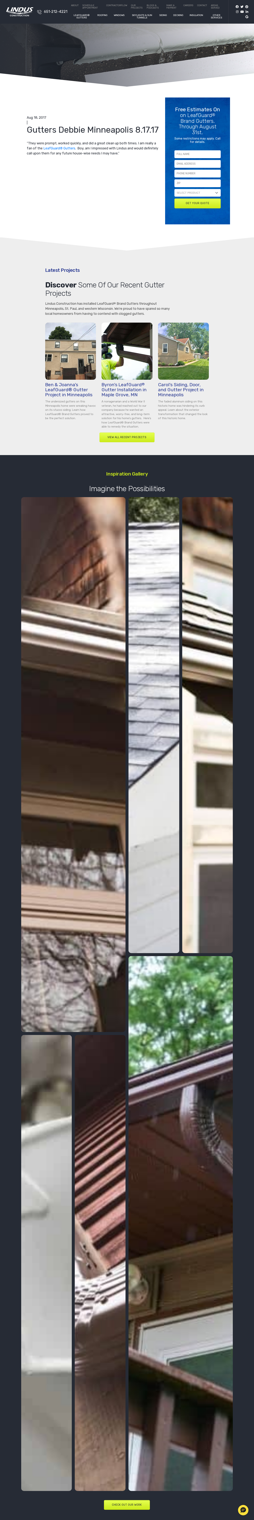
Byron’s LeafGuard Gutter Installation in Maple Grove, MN (124, 389)
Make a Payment (171, 6)
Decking (178, 15)
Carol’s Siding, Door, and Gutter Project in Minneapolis (181, 389)
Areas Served (215, 6)
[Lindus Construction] (19, 11)
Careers (188, 5)
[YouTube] (241, 11)
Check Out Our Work (127, 1504)
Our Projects (137, 6)
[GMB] (246, 16)
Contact (202, 5)
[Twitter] (241, 6)
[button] (243, 1510)
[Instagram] (236, 11)
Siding (163, 15)
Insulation (196, 15)
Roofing (102, 15)
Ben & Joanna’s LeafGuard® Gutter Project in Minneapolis (68, 389)
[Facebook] (237, 6)
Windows (119, 15)
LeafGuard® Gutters (82, 16)
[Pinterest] (245, 6)
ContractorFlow (116, 5)
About (75, 5)
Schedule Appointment (90, 6)
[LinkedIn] (246, 11)
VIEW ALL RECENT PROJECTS (127, 437)
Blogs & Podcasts (153, 6)
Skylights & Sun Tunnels (142, 16)
